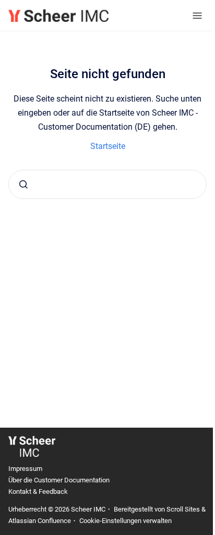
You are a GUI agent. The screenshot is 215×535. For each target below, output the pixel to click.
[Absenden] (23, 184)
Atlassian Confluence (39, 521)
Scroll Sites (183, 509)
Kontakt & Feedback (38, 491)
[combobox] (107, 184)
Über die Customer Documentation (59, 480)
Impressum (25, 468)
